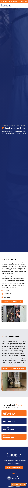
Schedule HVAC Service (14, 486)
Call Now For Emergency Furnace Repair (13, 368)
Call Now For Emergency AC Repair (12, 301)
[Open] (25, 5)
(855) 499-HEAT (23, 1)
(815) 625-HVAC (8, 430)
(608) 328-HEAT (9, 437)
